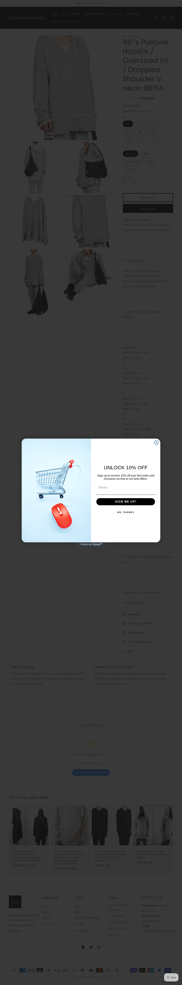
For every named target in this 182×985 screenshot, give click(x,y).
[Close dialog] (156, 442)
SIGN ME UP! (125, 501)
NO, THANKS (125, 512)
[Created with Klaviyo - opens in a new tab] (91, 544)
